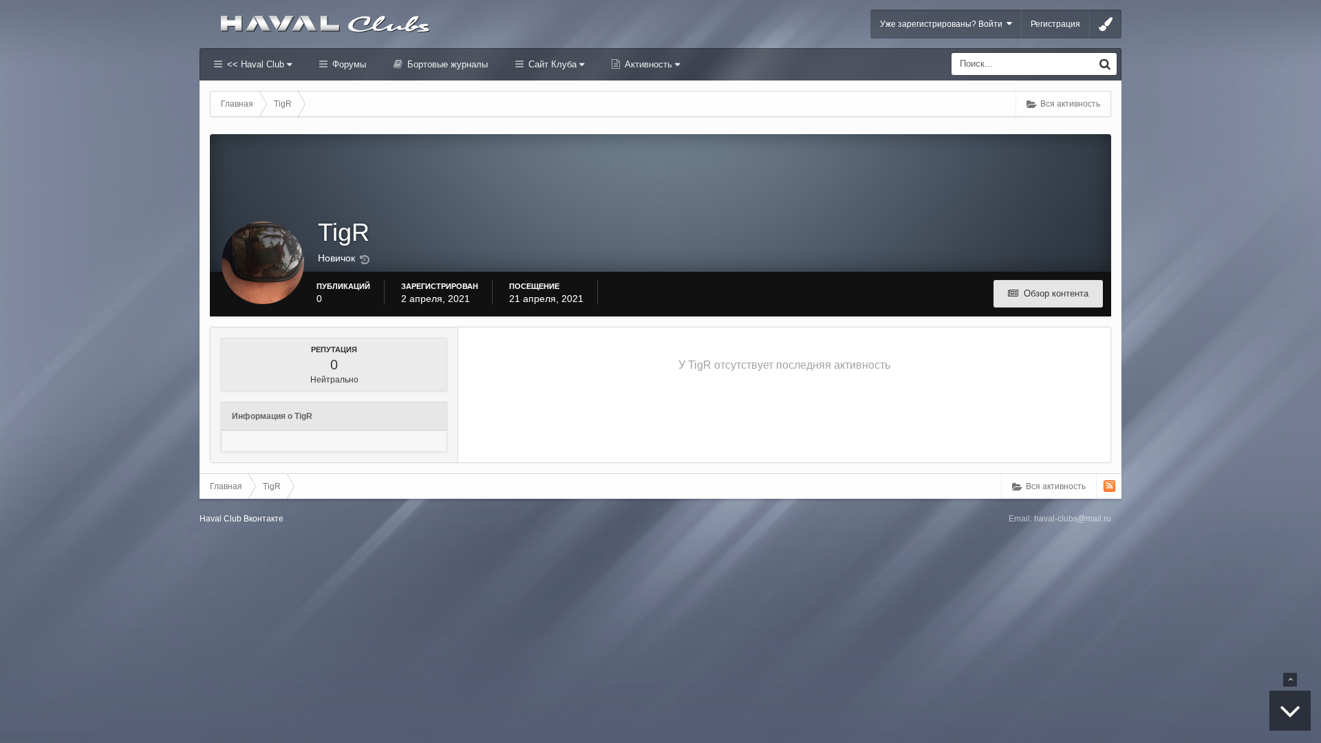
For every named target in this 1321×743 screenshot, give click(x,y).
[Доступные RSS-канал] (1109, 486)
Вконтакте (263, 519)
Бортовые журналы (446, 64)
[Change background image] (1105, 24)
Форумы (348, 64)
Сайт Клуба (552, 64)
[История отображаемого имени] (364, 260)
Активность (648, 64)
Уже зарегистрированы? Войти (943, 24)
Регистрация (1055, 24)
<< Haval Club (255, 64)
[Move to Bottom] (1290, 711)
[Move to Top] (1290, 680)
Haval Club (220, 519)
